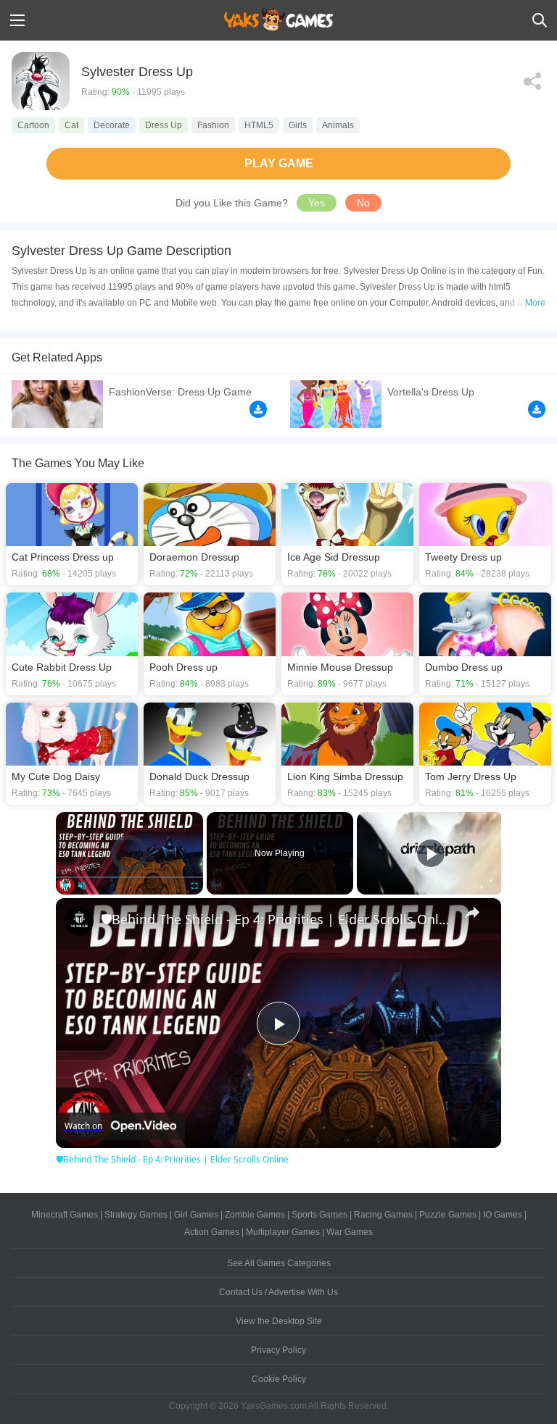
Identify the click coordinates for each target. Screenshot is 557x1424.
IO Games (502, 1215)
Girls (298, 125)
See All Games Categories (279, 1263)
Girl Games (196, 1215)
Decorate (112, 125)
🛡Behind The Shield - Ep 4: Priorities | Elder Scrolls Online (276, 919)
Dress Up (163, 125)
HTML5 (258, 125)
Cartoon (33, 125)
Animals (338, 125)
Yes (316, 203)
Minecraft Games (64, 1215)
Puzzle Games (447, 1215)
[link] (79, 921)
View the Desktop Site (279, 1321)
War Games (349, 1232)
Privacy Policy (278, 1350)
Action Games (211, 1232)
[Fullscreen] (194, 886)
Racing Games (383, 1215)
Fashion (213, 125)
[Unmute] (82, 886)
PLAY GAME (278, 163)
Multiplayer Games (283, 1232)
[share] (472, 913)
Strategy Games (136, 1215)
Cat (71, 125)
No (363, 203)
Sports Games (319, 1215)
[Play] (64, 886)
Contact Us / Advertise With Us (278, 1292)
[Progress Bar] (129, 877)
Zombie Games (255, 1215)
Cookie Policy (279, 1379)
